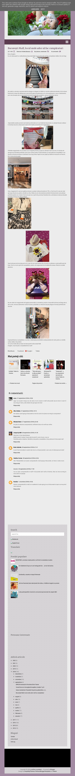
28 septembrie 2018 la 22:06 (31, 458)
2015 (14, 725)
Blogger (52, 769)
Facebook (21, 351)
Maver (55, 771)
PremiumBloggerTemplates (42, 771)
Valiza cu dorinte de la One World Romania (25, 373)
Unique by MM (17, 432)
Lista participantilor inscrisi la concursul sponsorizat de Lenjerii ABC (38, 592)
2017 (14, 720)
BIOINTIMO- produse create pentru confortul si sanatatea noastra (34, 560)
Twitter (38, 351)
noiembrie (18, 676)
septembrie (18, 682)
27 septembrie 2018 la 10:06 (25, 398)
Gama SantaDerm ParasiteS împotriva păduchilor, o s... (31, 690)
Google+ (29, 351)
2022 (14, 660)
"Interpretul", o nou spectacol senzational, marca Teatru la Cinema (60, 375)
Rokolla (15, 481)
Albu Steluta (16, 411)
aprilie (17, 707)
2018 (14, 671)
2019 (14, 669)
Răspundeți (16, 405)
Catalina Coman (17, 458)
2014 (14, 728)
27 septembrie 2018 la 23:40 (30, 421)
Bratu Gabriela (17, 447)
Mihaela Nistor (17, 421)
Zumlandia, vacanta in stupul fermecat (29, 574)
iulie (16, 699)
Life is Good (14, 739)
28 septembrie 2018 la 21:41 (30, 447)
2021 (14, 663)
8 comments (54, 51)
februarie (18, 713)
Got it (43, 9)
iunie (16, 702)
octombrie (18, 679)
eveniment (43, 51)
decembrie (18, 674)
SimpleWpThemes (29, 771)
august (17, 696)
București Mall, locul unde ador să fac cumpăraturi (35, 48)
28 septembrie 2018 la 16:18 (30, 432)
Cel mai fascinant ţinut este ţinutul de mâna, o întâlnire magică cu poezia (39, 583)
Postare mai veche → (61, 383)
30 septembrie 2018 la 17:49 (26, 469)
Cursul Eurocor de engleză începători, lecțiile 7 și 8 (30, 687)
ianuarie (17, 716)
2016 (14, 722)
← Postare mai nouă (14, 383)
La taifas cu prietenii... (36, 769)
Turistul (13, 736)
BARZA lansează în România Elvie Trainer (27, 684)
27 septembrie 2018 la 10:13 (29, 411)
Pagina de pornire (37, 383)
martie (17, 710)
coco (14, 398)
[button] (37, 41)
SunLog (13, 741)
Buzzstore (37, 51)
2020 (14, 666)
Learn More (35, 9)
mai (16, 705)
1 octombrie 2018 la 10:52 (25, 481)
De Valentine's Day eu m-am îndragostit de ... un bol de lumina (36, 566)
